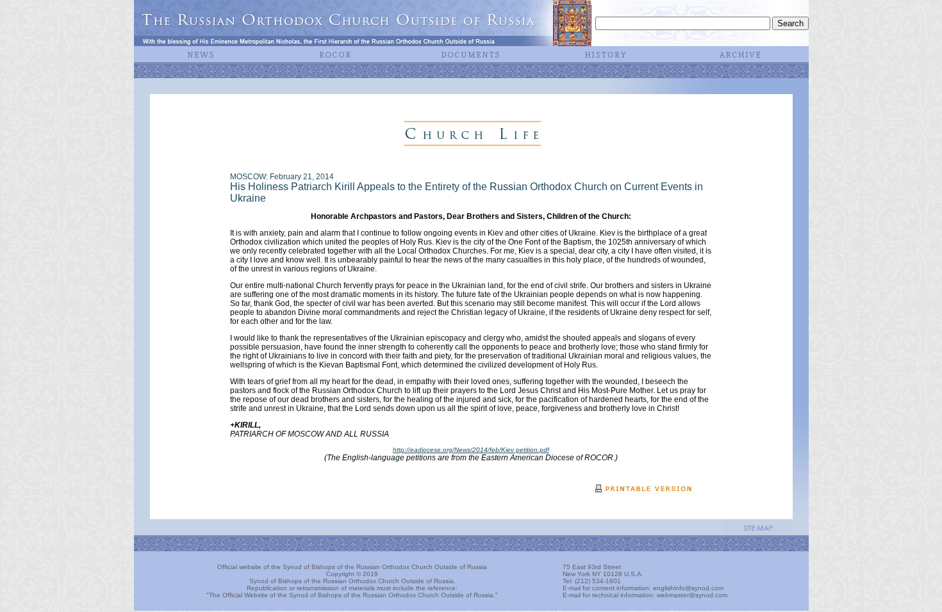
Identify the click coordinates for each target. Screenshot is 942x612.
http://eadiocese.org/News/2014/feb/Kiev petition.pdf (471, 449)
